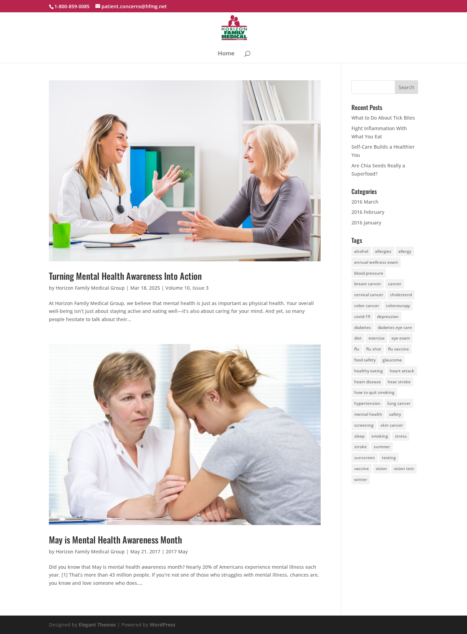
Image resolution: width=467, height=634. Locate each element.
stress (401, 436)
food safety (365, 360)
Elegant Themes (97, 624)
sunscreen (364, 457)
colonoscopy (398, 305)
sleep (359, 436)
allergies (383, 251)
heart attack (402, 371)
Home (226, 54)
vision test (404, 468)
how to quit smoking (374, 392)
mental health (368, 414)
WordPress (162, 624)
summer (382, 447)
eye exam (400, 338)
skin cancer (392, 425)
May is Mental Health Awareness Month (115, 539)
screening (364, 425)
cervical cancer (368, 295)
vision (381, 468)
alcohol (361, 251)
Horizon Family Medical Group (90, 288)
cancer (394, 284)
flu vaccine (398, 349)
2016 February (367, 212)
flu (356, 349)
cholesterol (401, 295)
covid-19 (362, 316)
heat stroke (399, 382)
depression (388, 316)
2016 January (366, 222)
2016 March (364, 201)
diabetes (362, 327)
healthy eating (368, 371)
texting (389, 457)
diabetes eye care (395, 327)
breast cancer (367, 284)
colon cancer (366, 305)
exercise (377, 338)
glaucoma (392, 360)
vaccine (361, 468)
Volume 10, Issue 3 (187, 288)
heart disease (367, 382)
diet (358, 338)
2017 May (177, 551)
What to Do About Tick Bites (383, 117)
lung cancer (399, 403)
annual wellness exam (376, 262)
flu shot (373, 349)
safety (395, 414)
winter (360, 479)
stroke (360, 447)
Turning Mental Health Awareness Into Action (125, 275)
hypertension (367, 403)
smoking (379, 436)
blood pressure (368, 273)
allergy (404, 251)
